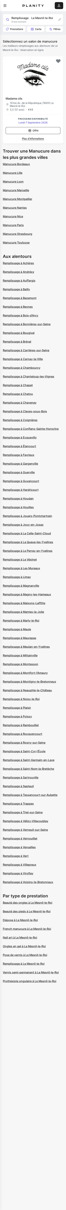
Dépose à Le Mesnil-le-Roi (20, 920)
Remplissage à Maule (17, 629)
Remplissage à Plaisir (17, 707)
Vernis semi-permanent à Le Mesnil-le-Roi (31, 972)
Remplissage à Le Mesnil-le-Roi (24, 963)
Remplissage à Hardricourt (21, 489)
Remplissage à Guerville (19, 472)
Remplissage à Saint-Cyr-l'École (24, 751)
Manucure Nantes (15, 207)
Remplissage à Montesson (20, 664)
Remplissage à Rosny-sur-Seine (24, 742)
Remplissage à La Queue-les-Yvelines (28, 542)
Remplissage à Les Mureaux (21, 568)
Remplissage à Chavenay (19, 402)
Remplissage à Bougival (18, 333)
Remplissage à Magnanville (21, 585)
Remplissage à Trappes (18, 803)
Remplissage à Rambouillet (21, 725)
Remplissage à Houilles (18, 507)
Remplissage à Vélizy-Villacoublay (25, 821)
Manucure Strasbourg (17, 234)
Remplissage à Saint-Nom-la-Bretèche (28, 768)
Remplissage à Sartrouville (20, 777)
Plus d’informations (33, 138)
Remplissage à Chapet (18, 385)
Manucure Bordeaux (16, 164)
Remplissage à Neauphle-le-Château (27, 690)
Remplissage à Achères (18, 263)
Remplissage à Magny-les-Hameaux (27, 594)
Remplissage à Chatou (18, 394)
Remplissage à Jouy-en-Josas (23, 524)
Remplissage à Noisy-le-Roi (21, 699)
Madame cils (14, 98)
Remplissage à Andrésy (18, 272)
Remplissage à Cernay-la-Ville (23, 359)
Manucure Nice (13, 216)
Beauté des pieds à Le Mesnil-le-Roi (27, 911)
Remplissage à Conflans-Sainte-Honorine (31, 428)
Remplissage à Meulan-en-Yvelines (26, 646)
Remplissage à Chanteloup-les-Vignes (28, 376)
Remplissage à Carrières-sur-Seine (26, 350)
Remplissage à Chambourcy (21, 367)
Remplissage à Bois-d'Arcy (20, 315)
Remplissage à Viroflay (18, 873)
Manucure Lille (12, 173)
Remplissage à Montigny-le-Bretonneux (29, 681)
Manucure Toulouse (16, 242)
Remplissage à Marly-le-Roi (21, 620)
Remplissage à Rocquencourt (22, 734)
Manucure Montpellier (17, 199)
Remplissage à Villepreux (19, 864)
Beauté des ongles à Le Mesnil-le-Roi (27, 902)
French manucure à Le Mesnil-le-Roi (27, 929)
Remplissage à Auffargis (19, 280)
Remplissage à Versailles (19, 847)
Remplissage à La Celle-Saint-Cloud (27, 533)
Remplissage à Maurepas (19, 638)
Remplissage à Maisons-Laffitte (24, 603)
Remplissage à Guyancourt (21, 481)
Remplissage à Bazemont (19, 298)
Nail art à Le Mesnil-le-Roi (20, 937)
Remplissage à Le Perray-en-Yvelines (27, 551)
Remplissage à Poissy (17, 716)
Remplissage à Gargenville (20, 463)
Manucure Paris (13, 225)
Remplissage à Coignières (20, 420)
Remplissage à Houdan (18, 498)
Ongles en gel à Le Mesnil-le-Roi (24, 946)
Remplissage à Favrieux (18, 455)
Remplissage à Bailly (16, 289)
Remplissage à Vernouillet (20, 838)
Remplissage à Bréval (17, 341)
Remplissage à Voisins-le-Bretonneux (28, 882)
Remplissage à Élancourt (19, 446)
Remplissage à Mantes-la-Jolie (23, 612)
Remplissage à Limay (17, 577)
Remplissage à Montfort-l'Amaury (25, 673)
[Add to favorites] (58, 61)
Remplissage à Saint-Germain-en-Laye (28, 760)
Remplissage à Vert (16, 856)
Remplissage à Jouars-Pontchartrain (27, 516)
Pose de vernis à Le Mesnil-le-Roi (25, 955)
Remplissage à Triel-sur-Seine (23, 812)
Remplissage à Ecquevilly (20, 437)
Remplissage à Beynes (18, 306)
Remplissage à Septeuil (18, 786)
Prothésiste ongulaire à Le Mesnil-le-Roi (29, 981)
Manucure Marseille (16, 190)
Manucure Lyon (13, 181)
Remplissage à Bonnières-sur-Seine (27, 324)
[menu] (5, 5)
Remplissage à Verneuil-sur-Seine (25, 829)
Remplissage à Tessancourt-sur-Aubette (30, 795)
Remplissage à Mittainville (20, 655)
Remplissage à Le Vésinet (20, 559)
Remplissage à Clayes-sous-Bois (25, 411)
